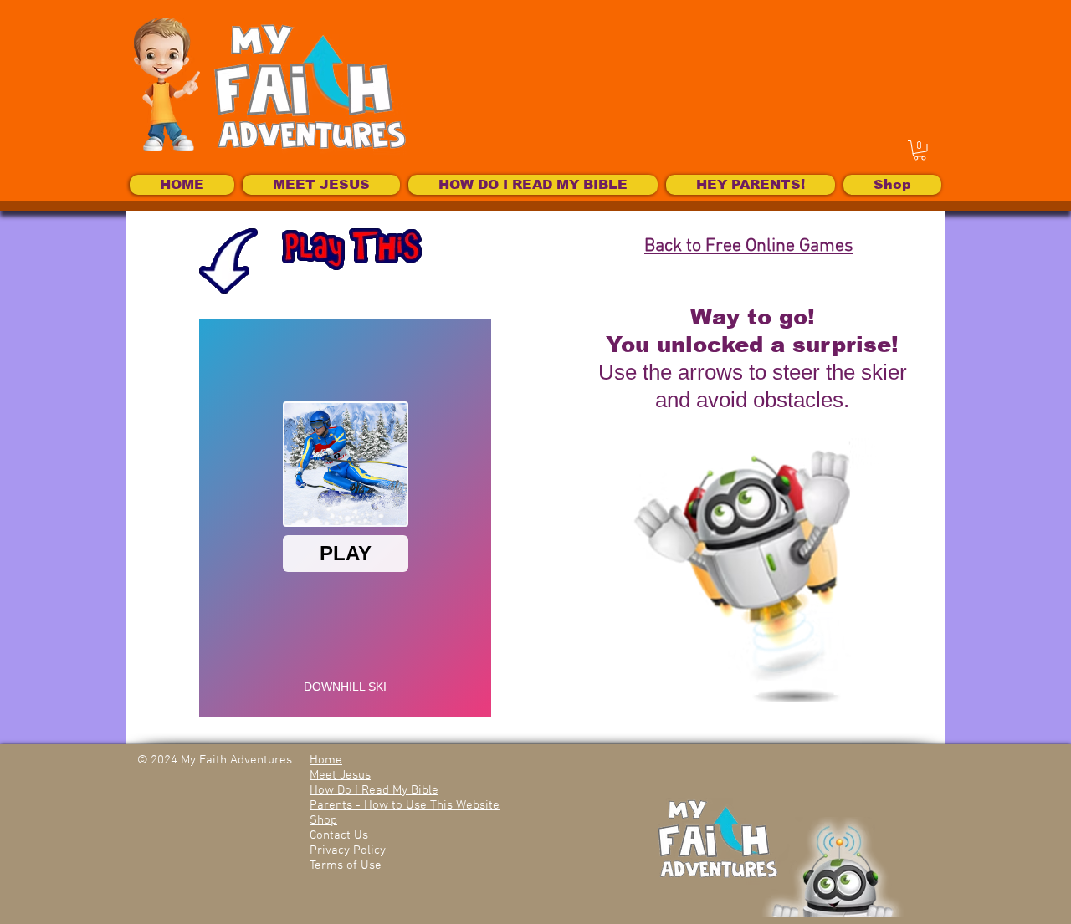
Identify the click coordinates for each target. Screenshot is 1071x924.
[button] (919, 150)
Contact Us (339, 835)
